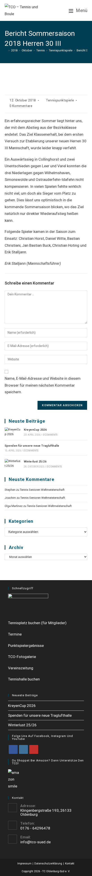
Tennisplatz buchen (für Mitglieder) (37, 623)
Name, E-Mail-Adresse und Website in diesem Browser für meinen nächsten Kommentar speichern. (43, 385)
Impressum (24, 863)
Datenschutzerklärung (48, 863)
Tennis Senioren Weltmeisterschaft (42, 489)
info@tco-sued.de (35, 842)
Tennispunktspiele (60, 100)
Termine (15, 634)
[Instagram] (23, 749)
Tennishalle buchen (24, 679)
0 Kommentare (21, 106)
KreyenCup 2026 (35, 429)
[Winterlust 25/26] (13, 463)
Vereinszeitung (20, 668)
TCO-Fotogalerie (22, 656)
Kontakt (69, 863)
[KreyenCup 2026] (13, 432)
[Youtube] (33, 749)
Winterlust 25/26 (35, 461)
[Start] (6, 50)
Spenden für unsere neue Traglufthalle (32, 445)
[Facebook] (13, 749)
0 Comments (50, 435)
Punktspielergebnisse (26, 645)
